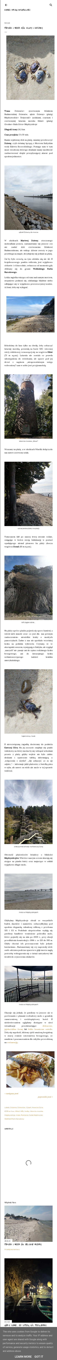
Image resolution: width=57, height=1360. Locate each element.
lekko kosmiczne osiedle (40, 1029)
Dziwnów (21, 1107)
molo (18, 1115)
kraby (27, 1111)
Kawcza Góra (37, 1107)
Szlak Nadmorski (36, 1115)
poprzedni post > (45, 1097)
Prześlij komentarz (12, 1249)
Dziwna (13, 1107)
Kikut (17, 1111)
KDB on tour (9, 1111)
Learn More (23, 1356)
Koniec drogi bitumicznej (17, 10)
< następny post (11, 1093)
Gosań (28, 1107)
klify (22, 1111)
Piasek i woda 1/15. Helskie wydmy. (23, 1244)
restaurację (12, 1042)
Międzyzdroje (9, 1115)
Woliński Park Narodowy (14, 1119)
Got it (38, 1356)
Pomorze (24, 1115)
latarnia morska (36, 1111)
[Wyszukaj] (51, 4)
